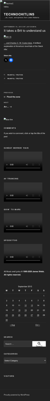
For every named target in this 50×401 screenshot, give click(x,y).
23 (7, 315)
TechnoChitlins (19, 14)
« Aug (12, 324)
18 (19, 310)
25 (19, 315)
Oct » (37, 324)
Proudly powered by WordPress (16, 394)
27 (32, 315)
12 (25, 305)
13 (32, 305)
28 (38, 315)
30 (7, 320)
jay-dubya (31, 27)
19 (25, 310)
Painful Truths (15, 75)
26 (25, 315)
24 (13, 315)
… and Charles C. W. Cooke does (18, 42)
